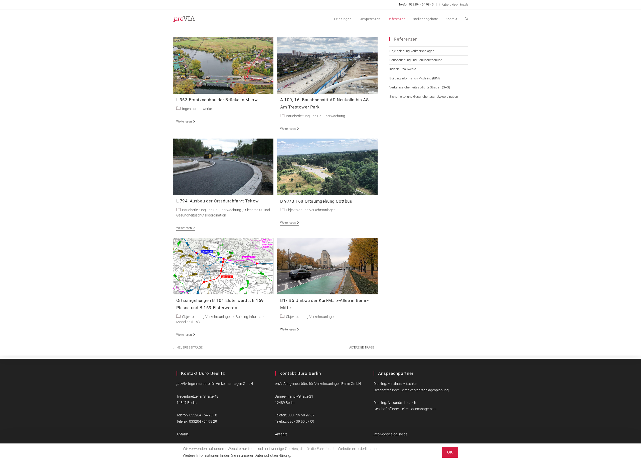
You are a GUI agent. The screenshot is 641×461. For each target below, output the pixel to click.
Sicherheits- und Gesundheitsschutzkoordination (423, 96)
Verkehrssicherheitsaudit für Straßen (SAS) (419, 87)
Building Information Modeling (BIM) (414, 78)
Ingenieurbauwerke (197, 109)
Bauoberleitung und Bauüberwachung (315, 116)
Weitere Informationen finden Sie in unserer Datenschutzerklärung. (237, 455)
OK (450, 452)
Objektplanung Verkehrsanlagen (311, 210)
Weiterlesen (185, 122)
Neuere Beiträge (188, 347)
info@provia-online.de (453, 4)
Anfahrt (183, 434)
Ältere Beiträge (363, 347)
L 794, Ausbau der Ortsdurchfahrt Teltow (217, 200)
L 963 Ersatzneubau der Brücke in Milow (217, 99)
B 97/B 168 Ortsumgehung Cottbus (316, 201)
